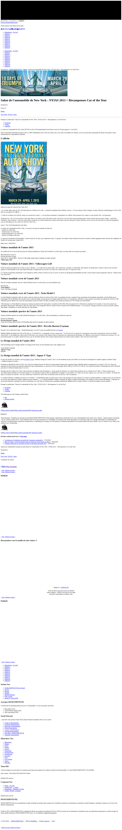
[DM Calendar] (16, 29)
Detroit (7, 747)
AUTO (7, 690)
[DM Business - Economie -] (8, 29)
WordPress (33, 821)
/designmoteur (12, 735)
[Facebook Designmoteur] (22, 29)
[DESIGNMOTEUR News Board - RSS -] (19, 29)
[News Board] (14, 29)
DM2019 (7, 47)
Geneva (7, 749)
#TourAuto (8, 751)
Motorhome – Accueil (11, 32)
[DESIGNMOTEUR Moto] (4, 29)
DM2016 (7, 41)
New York (4, 114)
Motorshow (8, 742)
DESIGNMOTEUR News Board (15, 688)
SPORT (7, 693)
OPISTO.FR (64, 587)
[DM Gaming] (10, 29)
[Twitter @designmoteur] (21, 29)
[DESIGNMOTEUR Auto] (1, 29)
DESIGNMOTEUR (15, 69)
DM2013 (7, 35)
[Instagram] (35, 410)
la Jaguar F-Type (29, 359)
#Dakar (7, 744)
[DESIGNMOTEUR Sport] (6, 29)
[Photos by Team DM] (12, 29)
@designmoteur (12, 723)
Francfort (7, 756)
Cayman (60, 330)
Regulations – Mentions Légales (14, 789)
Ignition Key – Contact (11, 787)
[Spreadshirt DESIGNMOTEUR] (17, 29)
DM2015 (7, 39)
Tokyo (6, 761)
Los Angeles (8, 759)
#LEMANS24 (9, 752)
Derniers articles (9, 399)
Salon (15, 114)
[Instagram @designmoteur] (24, 29)
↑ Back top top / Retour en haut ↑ (11, 827)
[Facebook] (20, 410)
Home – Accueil (9, 785)
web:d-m (46, 821)
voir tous (23, 436)
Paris (6, 757)
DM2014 (7, 37)
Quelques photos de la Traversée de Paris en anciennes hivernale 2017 (26, 443)
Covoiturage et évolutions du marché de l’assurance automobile (24, 440)
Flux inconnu (11, 467)
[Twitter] (7, 410)
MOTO (7, 691)
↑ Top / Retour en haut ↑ (8, 470)
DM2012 (7, 34)
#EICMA (7, 763)
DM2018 (7, 46)
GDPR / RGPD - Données (13, 791)
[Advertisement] (15, 507)
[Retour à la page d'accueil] (9, 22)
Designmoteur (12, 724)
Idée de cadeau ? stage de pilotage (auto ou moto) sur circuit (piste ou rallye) (27, 442)
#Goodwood (8, 754)
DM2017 (7, 44)
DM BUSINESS (10, 695)
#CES (6, 745)
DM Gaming (8, 696)
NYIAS (10, 114)
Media (25, 69)
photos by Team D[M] (11, 698)
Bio (6, 397)
